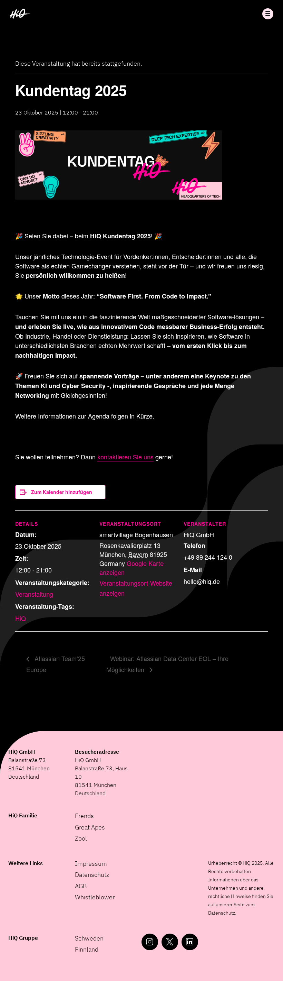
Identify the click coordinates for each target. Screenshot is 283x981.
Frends (84, 816)
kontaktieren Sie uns (125, 456)
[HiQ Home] (20, 14)
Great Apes (90, 827)
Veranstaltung (34, 593)
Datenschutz (92, 875)
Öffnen (267, 13)
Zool (81, 838)
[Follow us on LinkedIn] (190, 942)
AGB (81, 886)
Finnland (86, 949)
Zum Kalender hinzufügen (61, 491)
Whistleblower (95, 897)
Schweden (89, 938)
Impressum (91, 864)
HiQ (20, 618)
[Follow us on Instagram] (150, 942)
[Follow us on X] (170, 942)
